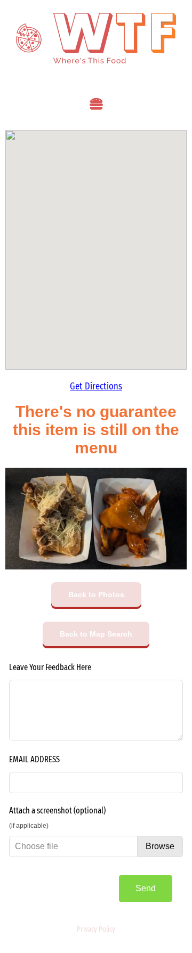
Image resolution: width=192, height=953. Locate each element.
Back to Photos (96, 594)
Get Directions (96, 386)
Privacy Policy (96, 929)
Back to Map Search (96, 634)
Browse (160, 846)
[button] (96, 104)
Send (145, 888)
